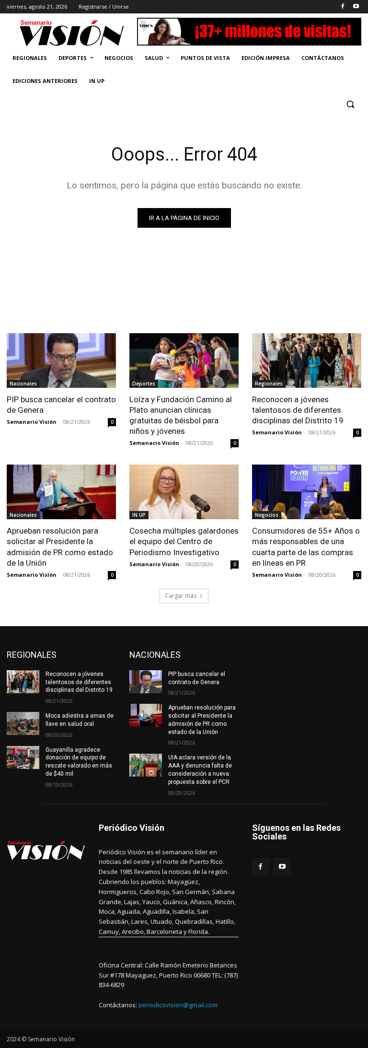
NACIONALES (155, 655)
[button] (350, 104)
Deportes (143, 383)
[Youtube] (355, 6)
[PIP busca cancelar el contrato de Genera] (61, 360)
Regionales (269, 383)
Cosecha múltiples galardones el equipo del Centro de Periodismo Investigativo (184, 541)
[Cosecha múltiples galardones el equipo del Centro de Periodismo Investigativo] (184, 492)
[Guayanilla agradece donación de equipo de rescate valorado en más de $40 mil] (23, 757)
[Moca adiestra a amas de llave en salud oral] (23, 723)
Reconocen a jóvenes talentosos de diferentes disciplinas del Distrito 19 (298, 410)
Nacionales (23, 383)
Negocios (266, 515)
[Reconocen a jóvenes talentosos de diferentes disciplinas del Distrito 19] (306, 360)
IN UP (139, 515)
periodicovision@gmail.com (178, 1005)
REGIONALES (32, 655)
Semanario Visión (32, 421)
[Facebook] (342, 6)
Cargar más (180, 596)
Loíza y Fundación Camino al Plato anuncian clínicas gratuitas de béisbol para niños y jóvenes (180, 415)
